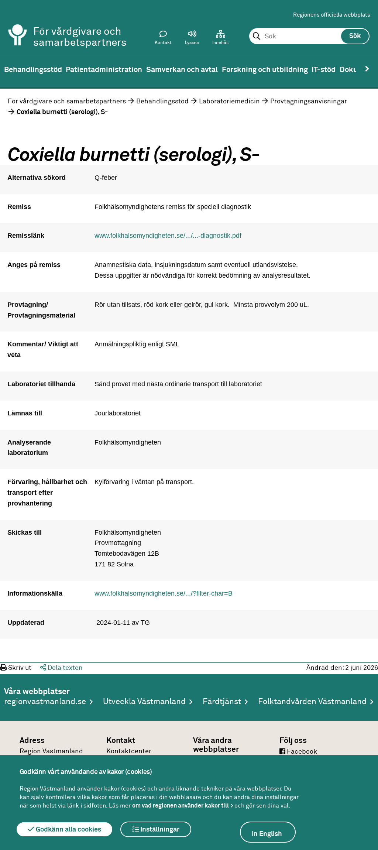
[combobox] (309, 36)
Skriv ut (19, 668)
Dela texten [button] (64, 668)
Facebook (301, 751)
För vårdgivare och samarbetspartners (67, 101)
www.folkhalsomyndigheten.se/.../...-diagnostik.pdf (167, 235)
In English (267, 834)
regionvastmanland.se (45, 702)
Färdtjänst (222, 702)
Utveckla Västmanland (144, 702)
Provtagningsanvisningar (308, 101)
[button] (192, 39)
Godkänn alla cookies (67, 829)
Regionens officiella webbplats (331, 15)
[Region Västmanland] (18, 25)
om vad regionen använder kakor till (180, 806)
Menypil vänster (11, 69)
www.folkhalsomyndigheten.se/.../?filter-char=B (163, 593)
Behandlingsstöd (162, 101)
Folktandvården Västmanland (312, 702)
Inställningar (159, 829)
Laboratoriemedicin (229, 101)
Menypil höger (367, 69)
